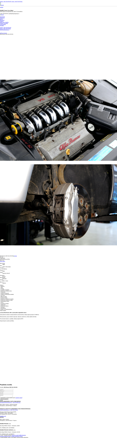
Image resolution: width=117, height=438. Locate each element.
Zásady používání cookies (17, 436)
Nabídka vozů (3, 416)
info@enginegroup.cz (4, 29)
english (1, 7)
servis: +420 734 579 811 (17, 1)
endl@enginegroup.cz (5, 409)
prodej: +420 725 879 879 (5, 1)
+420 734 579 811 (14, 409)
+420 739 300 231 (16, 402)
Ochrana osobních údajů (5, 436)
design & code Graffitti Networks (19, 435)
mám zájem (2, 261)
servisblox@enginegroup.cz (6, 402)
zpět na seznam (3, 33)
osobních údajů (18, 397)
